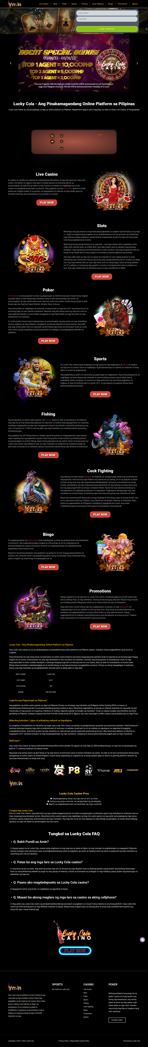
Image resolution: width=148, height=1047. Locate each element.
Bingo (110, 4)
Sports (74, 4)
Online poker (13, 296)
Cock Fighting (97, 4)
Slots (55, 4)
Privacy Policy (64, 1041)
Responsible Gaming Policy (79, 1041)
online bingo (33, 540)
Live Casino (43, 4)
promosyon (124, 607)
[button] (10, 63)
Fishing (85, 4)
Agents (135, 4)
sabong (88, 477)
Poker (64, 4)
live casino (68, 188)
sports (125, 365)
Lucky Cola (51, 674)
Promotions (122, 4)
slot (65, 234)
